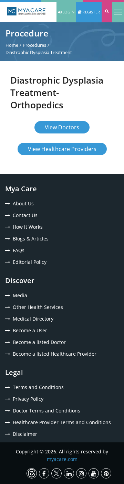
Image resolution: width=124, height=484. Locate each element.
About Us (23, 203)
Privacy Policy (28, 399)
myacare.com (62, 459)
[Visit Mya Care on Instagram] (81, 473)
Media (20, 295)
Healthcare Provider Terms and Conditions (62, 422)
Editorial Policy (29, 262)
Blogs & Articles (31, 238)
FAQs (18, 250)
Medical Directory (33, 318)
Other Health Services (38, 307)
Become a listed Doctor (39, 342)
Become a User (30, 330)
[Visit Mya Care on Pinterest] (106, 473)
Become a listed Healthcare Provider (54, 354)
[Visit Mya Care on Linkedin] (69, 473)
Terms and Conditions (38, 387)
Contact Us (25, 215)
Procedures (34, 45)
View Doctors (62, 127)
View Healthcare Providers (62, 149)
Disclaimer (25, 434)
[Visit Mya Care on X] (56, 473)
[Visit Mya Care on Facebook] (44, 473)
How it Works (28, 227)
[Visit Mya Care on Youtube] (94, 473)
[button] (107, 12)
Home (12, 45)
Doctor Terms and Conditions (46, 410)
